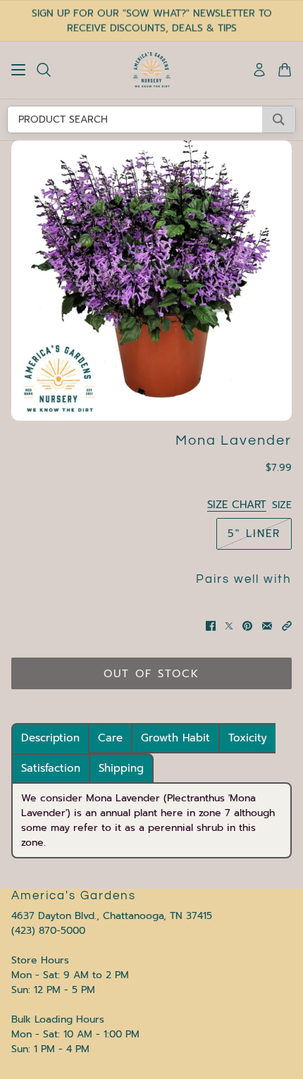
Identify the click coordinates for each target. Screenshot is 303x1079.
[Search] (44, 70)
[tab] (50, 738)
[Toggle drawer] (18, 69)
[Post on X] (229, 625)
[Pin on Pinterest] (247, 626)
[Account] (259, 70)
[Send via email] (267, 626)
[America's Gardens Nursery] (152, 69)
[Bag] (285, 70)
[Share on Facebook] (210, 626)
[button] (287, 626)
